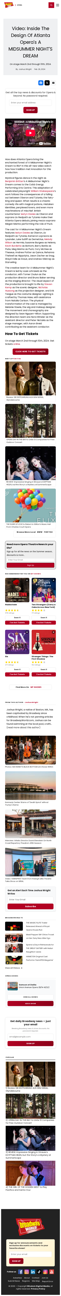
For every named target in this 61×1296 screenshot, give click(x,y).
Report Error (47, 1281)
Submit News (14, 1281)
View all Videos (12, 968)
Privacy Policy (38, 1288)
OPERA (19, 5)
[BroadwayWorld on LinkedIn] (32, 1271)
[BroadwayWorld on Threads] (45, 1271)
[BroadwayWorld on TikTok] (39, 1271)
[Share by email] (53, 82)
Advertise (17, 1278)
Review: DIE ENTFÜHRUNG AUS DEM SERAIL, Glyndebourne (27, 1089)
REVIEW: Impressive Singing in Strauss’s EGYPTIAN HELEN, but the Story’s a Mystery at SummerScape (28, 1155)
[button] (51, 5)
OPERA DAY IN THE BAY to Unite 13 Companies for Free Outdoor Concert (30, 1121)
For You (17, 358)
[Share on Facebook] (40, 82)
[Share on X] (47, 82)
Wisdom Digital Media (38, 1286)
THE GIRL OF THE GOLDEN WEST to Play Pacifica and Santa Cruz (26, 1188)
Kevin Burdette (13, 245)
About (27, 1278)
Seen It (17, 617)
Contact (35, 1278)
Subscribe (30, 906)
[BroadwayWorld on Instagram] (26, 1271)
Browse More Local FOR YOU (35, 532)
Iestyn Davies (28, 214)
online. (16, 344)
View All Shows (30, 997)
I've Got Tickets (17, 622)
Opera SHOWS (11, 976)
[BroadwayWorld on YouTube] (51, 1271)
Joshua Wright (31, 702)
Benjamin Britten (14, 181)
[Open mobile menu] (57, 5)
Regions (26, 1281)
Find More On (28, 687)
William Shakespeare (42, 191)
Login (44, 5)
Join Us (45, 1278)
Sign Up (30, 110)
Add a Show (30, 1003)
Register (36, 5)
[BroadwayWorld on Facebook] (20, 1271)
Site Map (36, 1281)
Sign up (30, 1043)
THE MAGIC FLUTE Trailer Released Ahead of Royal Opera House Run (38, 926)
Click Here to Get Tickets (30, 351)
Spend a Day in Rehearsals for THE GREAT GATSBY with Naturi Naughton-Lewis (40, 948)
